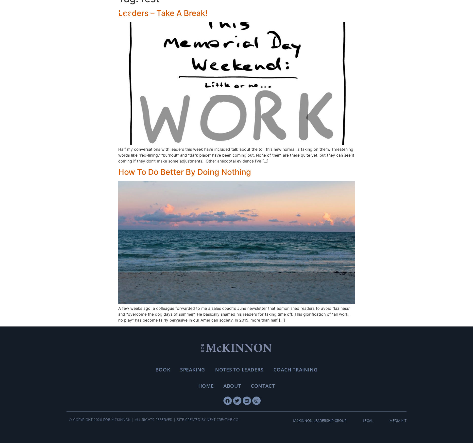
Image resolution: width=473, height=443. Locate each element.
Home (206, 386)
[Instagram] (256, 401)
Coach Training (295, 369)
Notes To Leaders (239, 369)
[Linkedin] (247, 401)
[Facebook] (227, 401)
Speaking (192, 369)
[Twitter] (237, 401)
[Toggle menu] (400, 16)
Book (162, 369)
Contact (263, 386)
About (232, 386)
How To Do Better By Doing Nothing (184, 172)
